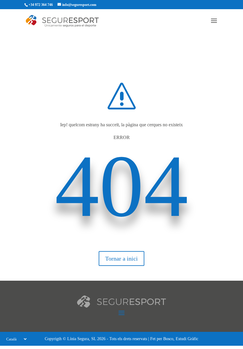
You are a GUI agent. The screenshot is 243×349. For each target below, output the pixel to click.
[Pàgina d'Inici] (68, 20)
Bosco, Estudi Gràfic (180, 339)
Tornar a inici (121, 258)
